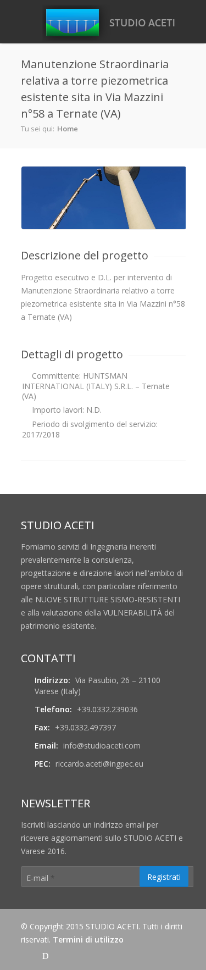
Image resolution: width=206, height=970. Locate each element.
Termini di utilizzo (88, 939)
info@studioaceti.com (102, 745)
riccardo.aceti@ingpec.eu (99, 763)
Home (67, 129)
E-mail (40, 878)
